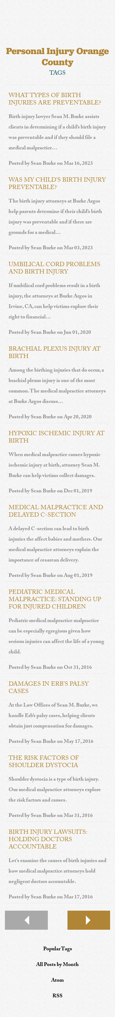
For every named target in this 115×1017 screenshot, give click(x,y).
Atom (57, 980)
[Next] (88, 920)
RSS (57, 996)
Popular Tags (57, 949)
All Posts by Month (57, 965)
